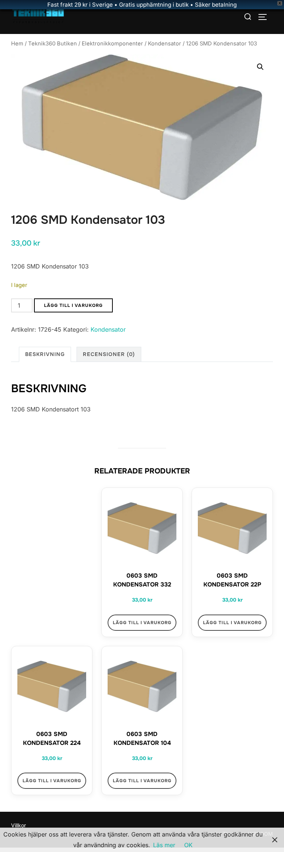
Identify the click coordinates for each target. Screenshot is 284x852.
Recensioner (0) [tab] (109, 354)
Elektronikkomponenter (112, 43)
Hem (17, 43)
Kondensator (164, 43)
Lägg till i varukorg (73, 305)
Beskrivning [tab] (45, 354)
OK (188, 845)
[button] (260, 66)
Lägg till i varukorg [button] (142, 623)
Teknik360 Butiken (52, 43)
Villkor (18, 825)
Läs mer (164, 845)
